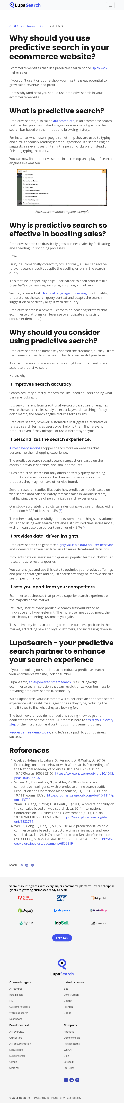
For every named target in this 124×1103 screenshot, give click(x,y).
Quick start (15, 1037)
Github (13, 1061)
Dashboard (15, 1018)
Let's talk (62, 938)
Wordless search (18, 1012)
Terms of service (40, 1097)
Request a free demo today (29, 732)
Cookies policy (74, 1097)
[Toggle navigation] (110, 5)
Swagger (14, 1068)
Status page (16, 1049)
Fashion (68, 1006)
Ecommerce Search (36, 26)
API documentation (20, 1043)
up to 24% (99, 68)
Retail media (16, 994)
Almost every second (24, 448)
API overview (16, 1031)
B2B (66, 988)
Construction (71, 994)
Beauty (68, 1000)
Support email (17, 1055)
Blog (66, 1055)
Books (67, 1012)
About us (69, 1031)
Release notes (72, 1043)
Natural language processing (65, 293)
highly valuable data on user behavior (85, 545)
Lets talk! (69, 1061)
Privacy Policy (58, 1097)
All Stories (19, 26)
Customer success (19, 1006)
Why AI (68, 1049)
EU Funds (69, 1068)
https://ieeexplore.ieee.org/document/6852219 (64, 841)
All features (15, 988)
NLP (11, 1000)
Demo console (72, 1037)
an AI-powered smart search (50, 682)
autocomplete (63, 121)
